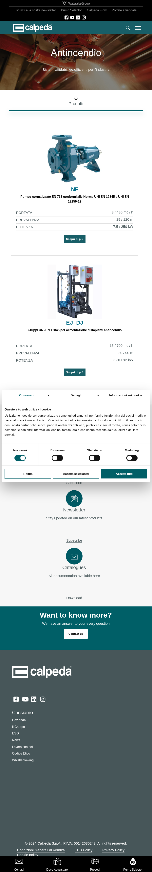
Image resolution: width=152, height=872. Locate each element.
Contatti (19, 869)
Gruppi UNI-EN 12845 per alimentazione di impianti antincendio (75, 330)
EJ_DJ (74, 323)
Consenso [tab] (26, 395)
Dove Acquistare (57, 869)
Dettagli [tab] (76, 395)
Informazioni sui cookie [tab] (125, 395)
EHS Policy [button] (83, 850)
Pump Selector (132, 869)
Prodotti (95, 869)
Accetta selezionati (76, 473)
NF (74, 189)
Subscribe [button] (74, 483)
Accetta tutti (124, 473)
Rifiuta (27, 473)
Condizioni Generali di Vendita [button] (41, 850)
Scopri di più (74, 239)
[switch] (57, 458)
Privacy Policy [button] (113, 850)
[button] (138, 27)
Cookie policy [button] (27, 855)
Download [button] (74, 598)
